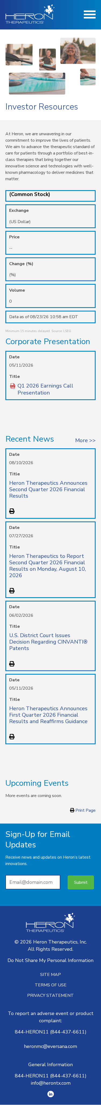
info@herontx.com (51, 1083)
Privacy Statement (50, 995)
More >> (85, 440)
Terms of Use (51, 985)
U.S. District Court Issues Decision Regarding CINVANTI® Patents (48, 642)
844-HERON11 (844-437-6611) (50, 1032)
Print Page (85, 810)
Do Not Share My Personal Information (50, 960)
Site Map (50, 975)
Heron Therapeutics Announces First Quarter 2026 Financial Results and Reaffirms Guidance (48, 715)
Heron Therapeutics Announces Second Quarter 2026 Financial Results (48, 489)
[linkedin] (50, 1094)
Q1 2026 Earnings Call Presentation (45, 389)
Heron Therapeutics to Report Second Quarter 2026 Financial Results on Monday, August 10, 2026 (47, 565)
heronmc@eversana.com (50, 1046)
